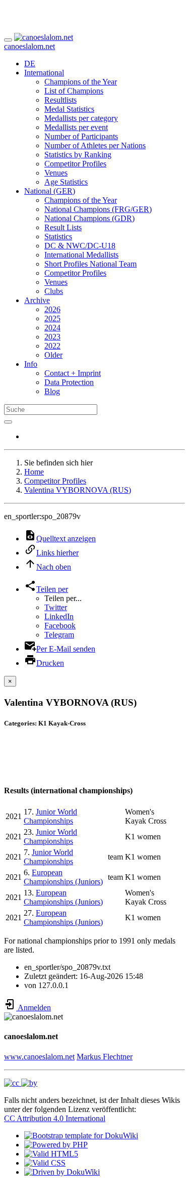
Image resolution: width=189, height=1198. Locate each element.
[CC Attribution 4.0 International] (20, 1083)
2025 (52, 318)
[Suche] (8, 421)
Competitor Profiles (75, 163)
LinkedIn (59, 616)
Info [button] (30, 364)
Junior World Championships (50, 816)
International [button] (44, 72)
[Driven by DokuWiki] (62, 1172)
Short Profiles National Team (90, 264)
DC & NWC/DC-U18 (79, 245)
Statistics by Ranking (77, 154)
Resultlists (60, 100)
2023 (52, 336)
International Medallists (81, 254)
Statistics (58, 236)
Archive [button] (37, 300)
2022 (52, 345)
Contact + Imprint (72, 373)
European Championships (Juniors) (63, 877)
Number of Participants (81, 136)
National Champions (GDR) (89, 218)
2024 (52, 327)
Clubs (53, 291)
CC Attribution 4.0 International (54, 1118)
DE (29, 63)
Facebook (60, 625)
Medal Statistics (69, 109)
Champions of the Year (80, 81)
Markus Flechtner (105, 1056)
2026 (52, 309)
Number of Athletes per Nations (95, 145)
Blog (52, 391)
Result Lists (63, 227)
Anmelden (33, 1007)
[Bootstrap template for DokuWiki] (81, 1135)
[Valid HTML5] (51, 1153)
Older (53, 355)
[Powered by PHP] (56, 1144)
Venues (56, 172)
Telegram (59, 634)
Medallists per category (81, 118)
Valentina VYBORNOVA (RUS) (77, 490)
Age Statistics (66, 182)
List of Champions (73, 91)
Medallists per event (76, 127)
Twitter (55, 607)
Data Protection (69, 382)
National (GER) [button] (49, 191)
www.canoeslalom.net (39, 1056)
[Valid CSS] (45, 1163)
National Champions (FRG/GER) (98, 209)
